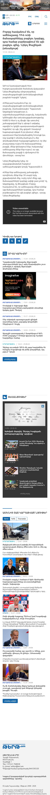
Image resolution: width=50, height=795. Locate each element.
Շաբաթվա (22, 519)
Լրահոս (36, 23)
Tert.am (11, 23)
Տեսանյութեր (17, 397)
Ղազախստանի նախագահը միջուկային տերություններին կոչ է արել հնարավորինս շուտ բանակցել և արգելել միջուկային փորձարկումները (24, 265)
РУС (30, 16)
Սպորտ (5, 613)
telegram (18, 241)
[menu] (45, 23)
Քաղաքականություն (12, 259)
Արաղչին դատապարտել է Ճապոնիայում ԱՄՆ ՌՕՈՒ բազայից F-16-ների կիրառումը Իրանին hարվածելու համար (23, 335)
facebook (5, 241)
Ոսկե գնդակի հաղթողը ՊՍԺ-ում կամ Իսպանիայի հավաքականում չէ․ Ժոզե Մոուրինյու (24, 617)
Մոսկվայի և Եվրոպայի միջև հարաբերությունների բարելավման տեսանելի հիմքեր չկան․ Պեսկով (23, 308)
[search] (46, 16)
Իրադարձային (12, 57)
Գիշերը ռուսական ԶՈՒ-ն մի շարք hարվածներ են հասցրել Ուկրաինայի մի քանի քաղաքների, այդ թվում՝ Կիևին (24, 349)
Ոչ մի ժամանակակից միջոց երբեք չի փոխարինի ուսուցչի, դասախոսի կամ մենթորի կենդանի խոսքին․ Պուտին (24, 688)
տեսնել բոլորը (9, 359)
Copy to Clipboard (25, 241)
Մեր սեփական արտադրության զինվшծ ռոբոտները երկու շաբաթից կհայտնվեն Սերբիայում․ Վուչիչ (20, 321)
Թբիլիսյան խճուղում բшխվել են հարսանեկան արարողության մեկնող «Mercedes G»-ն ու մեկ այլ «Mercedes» (25, 547)
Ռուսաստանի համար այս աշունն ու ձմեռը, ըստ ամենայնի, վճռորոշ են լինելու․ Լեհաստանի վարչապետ (24, 653)
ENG (37, 16)
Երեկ (13, 519)
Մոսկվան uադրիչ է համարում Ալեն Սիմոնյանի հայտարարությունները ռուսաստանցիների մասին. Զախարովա (23, 581)
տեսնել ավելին (10, 701)
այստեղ (18, 779)
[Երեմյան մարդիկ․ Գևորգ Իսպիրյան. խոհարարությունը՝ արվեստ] (25, 414)
